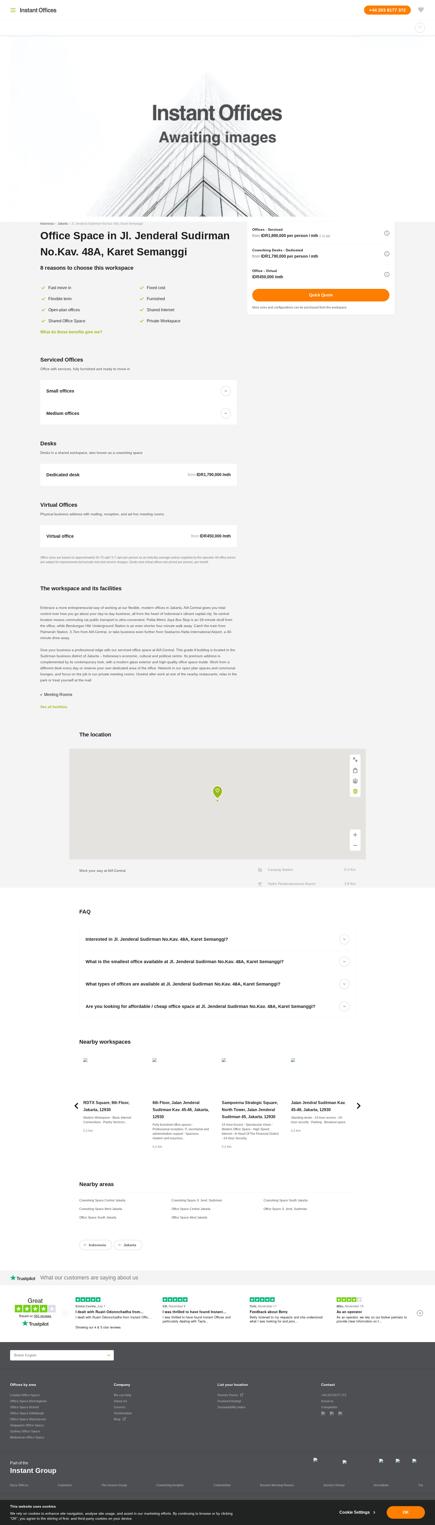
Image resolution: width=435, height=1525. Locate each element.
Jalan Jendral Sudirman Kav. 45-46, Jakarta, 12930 (318, 1106)
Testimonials (123, 1413)
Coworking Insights (170, 1485)
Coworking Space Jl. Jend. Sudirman (196, 1200)
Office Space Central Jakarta (190, 1209)
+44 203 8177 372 (333, 1395)
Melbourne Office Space (27, 1437)
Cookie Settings (354, 1512)
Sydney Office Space (25, 1431)
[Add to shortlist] (420, 28)
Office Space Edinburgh (27, 1413)
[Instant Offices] (38, 10)
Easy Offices (19, 1485)
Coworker (65, 1485)
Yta (420, 1485)
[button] (386, 233)
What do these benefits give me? (71, 332)
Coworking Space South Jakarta (286, 1200)
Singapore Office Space (27, 1425)
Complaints (329, 1407)
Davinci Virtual (333, 1485)
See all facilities (53, 707)
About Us (120, 1401)
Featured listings (229, 1401)
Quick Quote (321, 295)
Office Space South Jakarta (97, 1217)
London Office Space (25, 1395)
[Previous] (76, 1106)
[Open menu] (13, 10)
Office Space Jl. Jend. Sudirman (285, 1209)
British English (25, 1355)
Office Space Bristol (24, 1407)
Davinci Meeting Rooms (277, 1485)
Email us (327, 1401)
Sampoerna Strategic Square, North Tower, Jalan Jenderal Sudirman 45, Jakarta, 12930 (250, 1110)
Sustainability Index (231, 1407)
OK (406, 1512)
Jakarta (63, 223)
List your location (233, 1385)
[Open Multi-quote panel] (421, 10)
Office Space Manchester (28, 1419)
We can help (122, 1395)
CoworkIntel (222, 1485)
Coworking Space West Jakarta (100, 1209)
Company (122, 1385)
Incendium (381, 1485)
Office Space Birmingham (28, 1401)
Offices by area (23, 1385)
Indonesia (47, 223)
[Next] (359, 1106)
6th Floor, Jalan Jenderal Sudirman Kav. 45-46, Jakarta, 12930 (181, 1110)
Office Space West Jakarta (189, 1217)
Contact (328, 1385)
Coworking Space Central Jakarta (102, 1200)
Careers (120, 1407)
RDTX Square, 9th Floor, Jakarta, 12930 (106, 1106)
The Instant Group (114, 1485)
